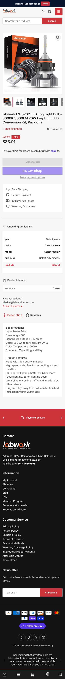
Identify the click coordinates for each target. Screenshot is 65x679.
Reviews (35, 315)
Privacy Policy (10, 526)
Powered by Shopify (43, 645)
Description (14, 315)
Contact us (8, 488)
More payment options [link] (32, 177)
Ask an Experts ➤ (12, 306)
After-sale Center (12, 555)
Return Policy (10, 530)
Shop (45, 3)
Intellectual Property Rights (18, 551)
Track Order (9, 560)
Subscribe (51, 592)
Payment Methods (13, 543)
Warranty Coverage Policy (17, 547)
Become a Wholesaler (15, 505)
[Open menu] (58, 11)
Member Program (12, 501)
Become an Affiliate (14, 509)
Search (52, 20)
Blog (5, 492)
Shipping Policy (11, 534)
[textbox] (38, 239)
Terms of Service (12, 539)
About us (7, 484)
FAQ (4, 497)
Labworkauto (26, 645)
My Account (9, 480)
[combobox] (32, 20)
